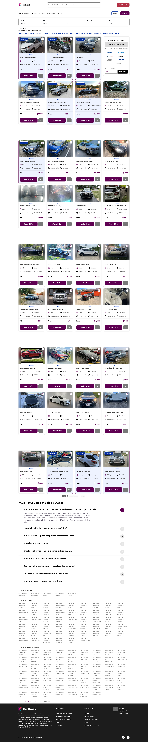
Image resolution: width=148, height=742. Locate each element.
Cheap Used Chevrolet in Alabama (95, 633)
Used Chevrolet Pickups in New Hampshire (35, 680)
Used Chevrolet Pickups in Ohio (96, 693)
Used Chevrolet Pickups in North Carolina (109, 687)
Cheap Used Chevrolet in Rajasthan (71, 640)
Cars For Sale (28, 701)
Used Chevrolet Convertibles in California (35, 652)
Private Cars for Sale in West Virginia (106, 33)
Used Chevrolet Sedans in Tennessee (60, 666)
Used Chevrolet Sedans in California (60, 659)
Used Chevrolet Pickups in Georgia (47, 694)
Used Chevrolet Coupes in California (22, 673)
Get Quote (122, 71)
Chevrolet (38, 701)
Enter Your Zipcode (110, 68)
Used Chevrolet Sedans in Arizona (122, 658)
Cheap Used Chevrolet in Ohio (85, 639)
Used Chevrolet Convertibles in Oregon (22, 652)
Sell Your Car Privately (63, 717)
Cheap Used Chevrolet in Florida (21, 626)
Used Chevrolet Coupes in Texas (109, 665)
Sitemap (59, 725)
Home (20, 701)
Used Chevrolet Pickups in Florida (85, 686)
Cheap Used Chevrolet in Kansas (71, 605)
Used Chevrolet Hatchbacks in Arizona (109, 652)
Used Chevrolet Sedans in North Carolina (47, 666)
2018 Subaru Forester (27, 161)
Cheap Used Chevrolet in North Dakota (73, 612)
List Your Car (124, 5)
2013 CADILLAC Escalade (57, 309)
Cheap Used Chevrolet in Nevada (120, 633)
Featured (24, 39)
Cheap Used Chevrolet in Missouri (34, 633)
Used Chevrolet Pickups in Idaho (72, 693)
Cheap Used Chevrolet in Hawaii (120, 605)
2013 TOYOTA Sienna (112, 161)
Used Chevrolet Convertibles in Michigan (60, 652)
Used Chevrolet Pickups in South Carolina (96, 687)
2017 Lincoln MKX (82, 265)
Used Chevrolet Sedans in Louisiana (84, 666)
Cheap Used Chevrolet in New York (48, 633)
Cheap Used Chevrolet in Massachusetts (96, 619)
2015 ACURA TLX (54, 413)
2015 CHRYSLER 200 (83, 309)
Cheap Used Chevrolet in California (46, 612)
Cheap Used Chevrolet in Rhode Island (46, 640)
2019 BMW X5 (81, 206)
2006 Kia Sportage (55, 368)
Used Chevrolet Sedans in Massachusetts (109, 659)
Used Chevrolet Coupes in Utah (121, 665)
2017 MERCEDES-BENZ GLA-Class (117, 206)
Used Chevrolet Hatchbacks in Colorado (22, 659)
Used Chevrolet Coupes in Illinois (60, 672)
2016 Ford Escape (26, 471)
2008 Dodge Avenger (27, 368)
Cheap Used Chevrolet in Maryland (46, 605)
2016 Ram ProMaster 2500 (114, 413)
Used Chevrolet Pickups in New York (22, 694)
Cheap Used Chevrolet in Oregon (34, 612)
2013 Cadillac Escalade (84, 161)
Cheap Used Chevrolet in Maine (59, 633)
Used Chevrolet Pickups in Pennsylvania (96, 680)
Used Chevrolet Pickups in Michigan (121, 680)
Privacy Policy (89, 717)
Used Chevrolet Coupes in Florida (84, 672)
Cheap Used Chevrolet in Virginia (59, 619)
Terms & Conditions (91, 719)
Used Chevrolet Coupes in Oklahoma (35, 673)
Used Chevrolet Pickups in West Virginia (35, 687)
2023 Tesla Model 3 (83, 102)
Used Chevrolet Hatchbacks (35, 594)
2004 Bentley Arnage (112, 472)
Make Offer (28, 76)
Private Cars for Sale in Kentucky (29, 33)
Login (115, 13)
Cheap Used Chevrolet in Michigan (46, 619)
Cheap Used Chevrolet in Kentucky (83, 612)
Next (83, 496)
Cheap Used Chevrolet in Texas (83, 605)
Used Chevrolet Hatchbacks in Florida (121, 652)
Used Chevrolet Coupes (60, 594)
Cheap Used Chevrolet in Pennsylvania (120, 612)
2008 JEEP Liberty (54, 265)
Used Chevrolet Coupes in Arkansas (109, 673)
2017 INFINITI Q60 (82, 368)
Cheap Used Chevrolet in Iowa (23, 639)
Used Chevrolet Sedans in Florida (23, 665)
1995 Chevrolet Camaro (113, 102)
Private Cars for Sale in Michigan (80, 33)
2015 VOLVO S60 (111, 309)
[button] (29, 54)
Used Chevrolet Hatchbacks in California (96, 652)
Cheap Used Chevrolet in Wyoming (59, 626)
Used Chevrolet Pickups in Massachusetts (60, 687)
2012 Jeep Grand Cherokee (29, 265)
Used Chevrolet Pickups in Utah (60, 679)
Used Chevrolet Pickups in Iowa (60, 693)
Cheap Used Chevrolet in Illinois (36, 618)
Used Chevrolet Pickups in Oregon (73, 679)
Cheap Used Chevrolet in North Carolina (122, 626)
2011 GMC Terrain (82, 413)
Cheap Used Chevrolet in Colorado (21, 633)
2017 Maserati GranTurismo (58, 472)
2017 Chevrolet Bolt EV (56, 161)
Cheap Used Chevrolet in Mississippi (83, 619)
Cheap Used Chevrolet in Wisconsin (46, 626)
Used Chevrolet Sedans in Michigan (96, 659)
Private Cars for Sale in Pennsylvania (55, 33)
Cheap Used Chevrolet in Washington (59, 640)
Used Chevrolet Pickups (72, 594)
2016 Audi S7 (81, 57)
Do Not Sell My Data (91, 725)
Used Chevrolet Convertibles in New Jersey (47, 652)
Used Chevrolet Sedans (47, 594)
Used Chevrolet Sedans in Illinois (84, 658)
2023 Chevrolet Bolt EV (28, 57)
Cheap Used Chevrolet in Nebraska (95, 605)
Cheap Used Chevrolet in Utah (23, 611)
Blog (57, 722)
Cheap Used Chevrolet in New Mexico (23, 619)
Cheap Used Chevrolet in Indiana (34, 626)
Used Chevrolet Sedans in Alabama (72, 666)
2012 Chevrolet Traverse (113, 368)
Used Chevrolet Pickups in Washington (84, 694)
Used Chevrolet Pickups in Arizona (73, 686)
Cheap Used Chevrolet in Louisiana (108, 633)
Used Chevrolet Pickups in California (84, 680)
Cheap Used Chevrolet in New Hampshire (60, 605)
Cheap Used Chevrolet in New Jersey (60, 612)
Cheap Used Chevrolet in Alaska (34, 605)
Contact (87, 722)
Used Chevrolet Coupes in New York (22, 680)
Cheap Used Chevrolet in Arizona (108, 619)
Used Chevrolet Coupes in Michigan (72, 673)
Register (125, 13)
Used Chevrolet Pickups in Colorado (121, 687)
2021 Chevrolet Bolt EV (56, 57)
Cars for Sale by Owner (64, 714)
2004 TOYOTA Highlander (57, 206)
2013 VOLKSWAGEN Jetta (29, 206)
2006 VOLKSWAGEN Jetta (29, 309)
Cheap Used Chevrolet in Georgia (83, 633)
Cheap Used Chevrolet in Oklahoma (108, 612)
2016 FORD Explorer (83, 472)
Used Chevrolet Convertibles (22, 594)
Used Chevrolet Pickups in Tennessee (35, 694)
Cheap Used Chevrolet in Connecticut (120, 619)
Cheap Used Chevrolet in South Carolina (72, 626)
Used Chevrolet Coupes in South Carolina (96, 673)
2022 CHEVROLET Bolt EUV (29, 102)
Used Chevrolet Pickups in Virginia (23, 686)
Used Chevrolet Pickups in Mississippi (47, 687)
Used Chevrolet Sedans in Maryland (35, 659)
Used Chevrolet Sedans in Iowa (96, 665)
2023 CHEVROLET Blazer (57, 102)
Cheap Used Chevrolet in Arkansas (83, 626)
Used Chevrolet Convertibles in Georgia (84, 652)
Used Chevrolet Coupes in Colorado (121, 673)
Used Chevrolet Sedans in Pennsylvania (72, 659)
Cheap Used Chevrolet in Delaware (21, 605)
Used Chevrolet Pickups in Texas (47, 679)
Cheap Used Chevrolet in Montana (108, 626)
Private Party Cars (38, 13)
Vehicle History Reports (54, 13)
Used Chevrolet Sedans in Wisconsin (35, 666)
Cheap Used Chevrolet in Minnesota (95, 612)
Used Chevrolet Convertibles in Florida (72, 652)
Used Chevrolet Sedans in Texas (47, 658)
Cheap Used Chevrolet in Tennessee (71, 633)
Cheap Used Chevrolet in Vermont (108, 605)
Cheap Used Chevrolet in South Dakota (96, 626)
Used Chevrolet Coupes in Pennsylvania (47, 673)
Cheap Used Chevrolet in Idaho (36, 639)
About (86, 714)
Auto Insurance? (116, 44)
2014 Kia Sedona (26, 413)
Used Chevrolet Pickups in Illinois (109, 679)
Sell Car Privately (23, 13)
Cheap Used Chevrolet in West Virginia (72, 619)
